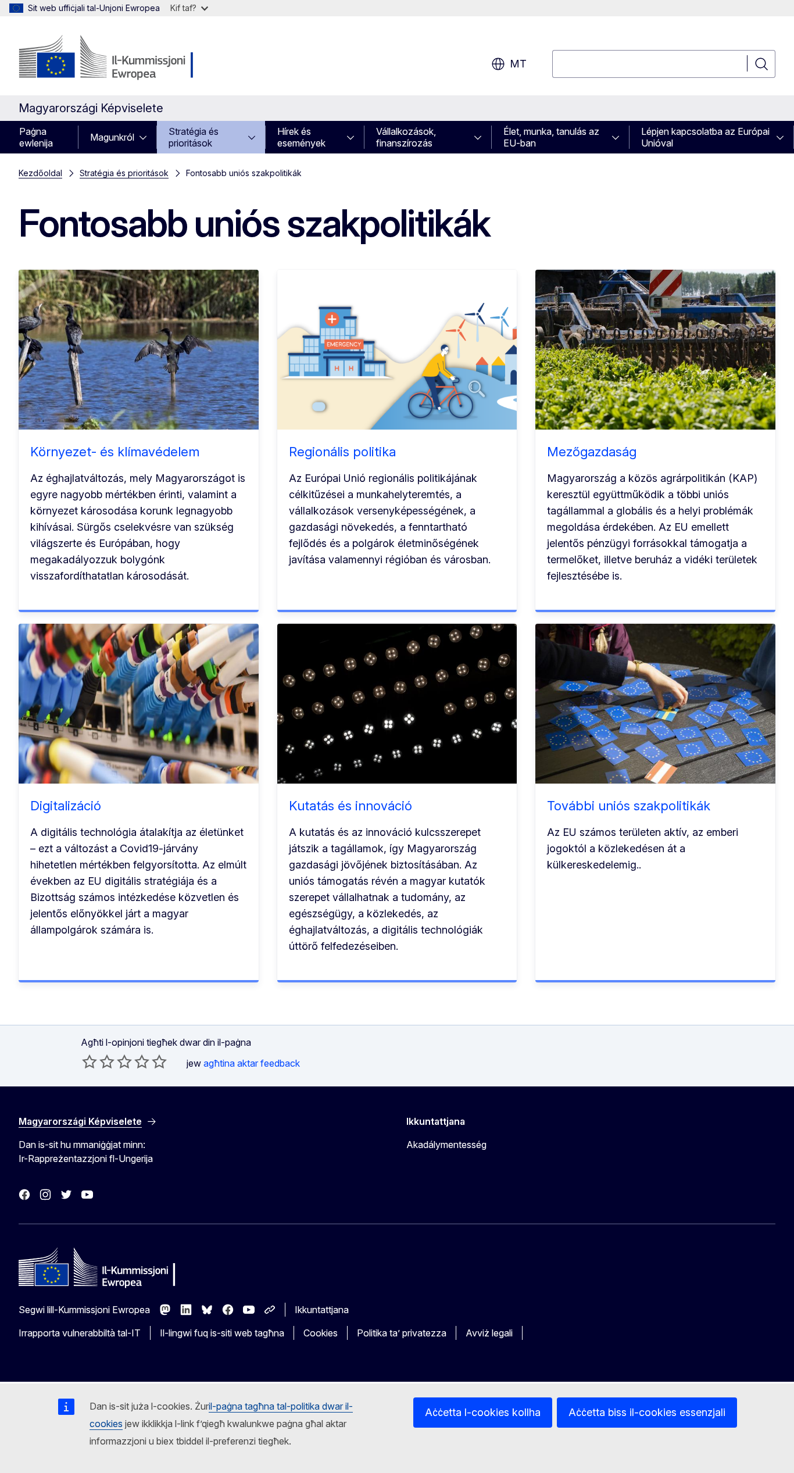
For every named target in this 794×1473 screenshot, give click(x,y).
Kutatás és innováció (350, 805)
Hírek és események (301, 137)
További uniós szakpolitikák (628, 805)
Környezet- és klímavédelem (114, 451)
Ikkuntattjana (322, 1309)
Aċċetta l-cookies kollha (483, 1412)
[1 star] (89, 1061)
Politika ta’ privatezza (401, 1333)
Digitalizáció (65, 805)
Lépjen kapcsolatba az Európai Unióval (705, 137)
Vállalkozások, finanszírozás (406, 137)
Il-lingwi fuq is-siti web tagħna (222, 1333)
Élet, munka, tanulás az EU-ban (551, 137)
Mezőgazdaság (591, 451)
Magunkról (112, 137)
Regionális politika (342, 451)
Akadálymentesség (446, 1144)
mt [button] (518, 64)
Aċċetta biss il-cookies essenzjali (646, 1412)
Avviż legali (489, 1333)
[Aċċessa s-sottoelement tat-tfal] (146, 137)
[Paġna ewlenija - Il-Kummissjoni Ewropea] (112, 58)
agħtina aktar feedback (251, 1063)
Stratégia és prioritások (194, 137)
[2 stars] (98, 1061)
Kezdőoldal (40, 173)
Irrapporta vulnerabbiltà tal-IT (80, 1333)
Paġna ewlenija (36, 137)
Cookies (320, 1333)
